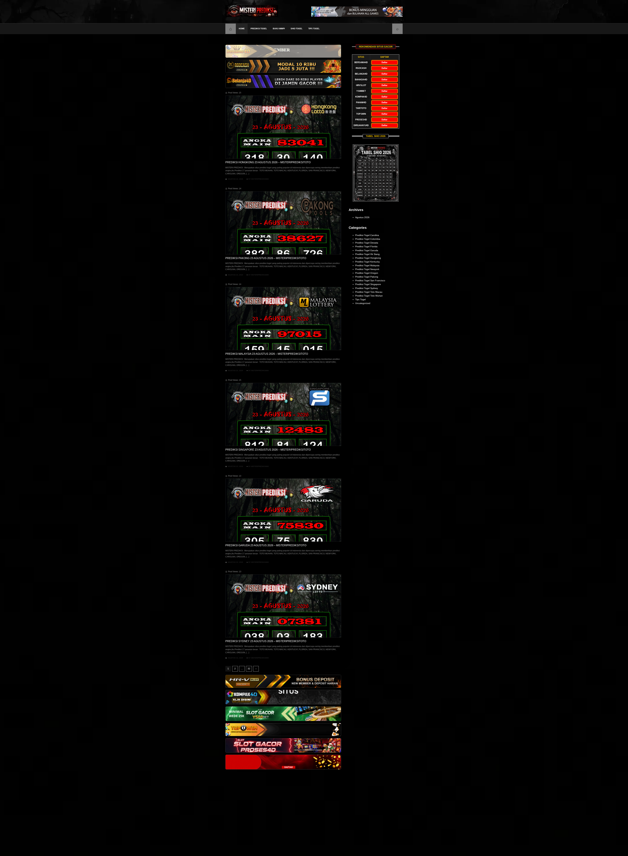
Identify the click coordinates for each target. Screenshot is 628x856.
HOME (242, 28)
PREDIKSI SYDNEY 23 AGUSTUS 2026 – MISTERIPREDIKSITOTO (265, 641)
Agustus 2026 (362, 217)
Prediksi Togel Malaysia (367, 265)
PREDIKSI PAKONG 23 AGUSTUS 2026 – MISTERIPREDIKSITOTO (265, 258)
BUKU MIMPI (279, 28)
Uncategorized (362, 303)
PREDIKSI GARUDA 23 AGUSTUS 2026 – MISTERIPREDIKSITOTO (265, 545)
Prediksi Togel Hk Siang (367, 254)
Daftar (384, 62)
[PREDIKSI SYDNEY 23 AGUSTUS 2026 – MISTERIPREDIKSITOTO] (283, 606)
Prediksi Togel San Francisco (370, 280)
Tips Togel (314, 28)
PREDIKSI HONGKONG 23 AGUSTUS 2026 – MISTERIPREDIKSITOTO (268, 162)
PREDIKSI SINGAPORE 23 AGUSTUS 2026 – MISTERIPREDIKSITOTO (268, 449)
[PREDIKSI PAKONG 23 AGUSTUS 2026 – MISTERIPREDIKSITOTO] (283, 222)
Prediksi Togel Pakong (366, 276)
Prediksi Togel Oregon (366, 273)
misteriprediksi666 (260, 179)
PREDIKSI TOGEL (259, 28)
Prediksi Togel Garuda (366, 250)
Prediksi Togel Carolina (367, 235)
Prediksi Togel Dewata (366, 242)
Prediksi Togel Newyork (367, 269)
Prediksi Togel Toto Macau (368, 292)
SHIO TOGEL (296, 28)
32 (249, 668)
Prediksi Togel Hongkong (368, 258)
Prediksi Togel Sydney (366, 288)
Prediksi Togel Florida (366, 246)
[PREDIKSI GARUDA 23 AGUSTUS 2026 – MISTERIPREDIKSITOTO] (283, 510)
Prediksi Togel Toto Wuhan (369, 295)
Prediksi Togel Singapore (368, 284)
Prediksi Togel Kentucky (367, 261)
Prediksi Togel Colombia (367, 239)
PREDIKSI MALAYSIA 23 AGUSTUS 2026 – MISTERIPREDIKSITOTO (266, 353)
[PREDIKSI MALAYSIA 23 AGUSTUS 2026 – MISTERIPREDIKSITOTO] (283, 318)
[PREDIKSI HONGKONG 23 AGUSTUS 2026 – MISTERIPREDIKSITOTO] (283, 127)
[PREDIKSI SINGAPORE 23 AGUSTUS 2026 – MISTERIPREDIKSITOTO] (283, 414)
